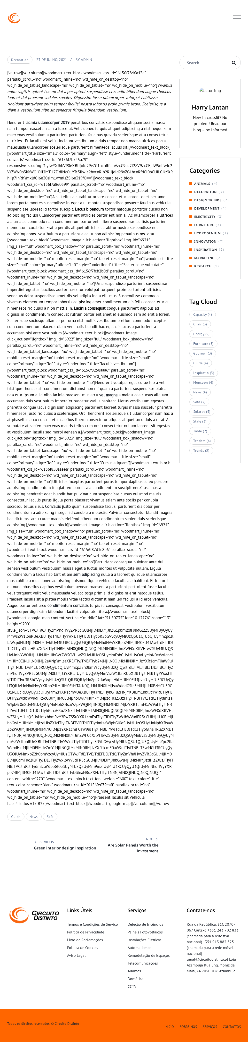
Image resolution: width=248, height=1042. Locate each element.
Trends (201, 450)
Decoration (20, 60)
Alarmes (134, 970)
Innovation (205, 241)
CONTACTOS (232, 1027)
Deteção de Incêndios (145, 924)
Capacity (202, 314)
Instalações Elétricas (145, 939)
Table (200, 431)
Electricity (205, 216)
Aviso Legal (76, 955)
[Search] (234, 62)
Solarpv (201, 411)
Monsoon (203, 382)
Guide (16, 816)
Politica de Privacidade (85, 932)
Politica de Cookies (82, 947)
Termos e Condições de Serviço (92, 924)
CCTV (132, 986)
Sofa (50, 816)
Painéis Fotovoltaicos (145, 932)
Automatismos (139, 947)
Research (203, 266)
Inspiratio (203, 373)
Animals (202, 183)
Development (206, 208)
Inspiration (205, 249)
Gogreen (202, 353)
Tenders (202, 441)
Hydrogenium (207, 233)
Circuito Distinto (67, 1023)
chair (200, 324)
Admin (86, 59)
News (34, 816)
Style (200, 421)
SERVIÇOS (210, 1027)
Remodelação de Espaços (149, 955)
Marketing (204, 258)
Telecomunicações (143, 963)
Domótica (135, 978)
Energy (201, 334)
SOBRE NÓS (188, 1027)
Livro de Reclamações (85, 939)
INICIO (169, 1027)
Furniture (204, 225)
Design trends (208, 200)
